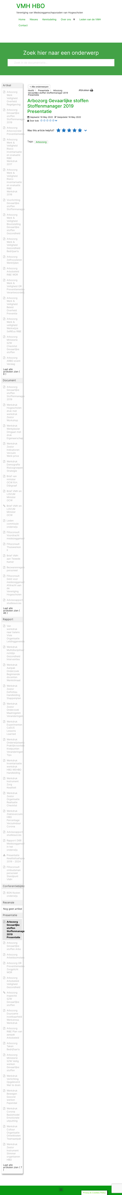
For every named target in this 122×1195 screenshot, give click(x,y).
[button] (86, 90)
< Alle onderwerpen (39, 86)
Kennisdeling (49, 19)
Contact (23, 25)
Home (22, 19)
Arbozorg (41, 141)
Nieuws (34, 19)
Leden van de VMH (90, 19)
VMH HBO (30, 6)
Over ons (66, 19)
